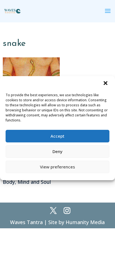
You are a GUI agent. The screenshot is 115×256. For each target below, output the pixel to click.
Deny (57, 151)
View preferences (57, 167)
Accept (57, 136)
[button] (106, 83)
